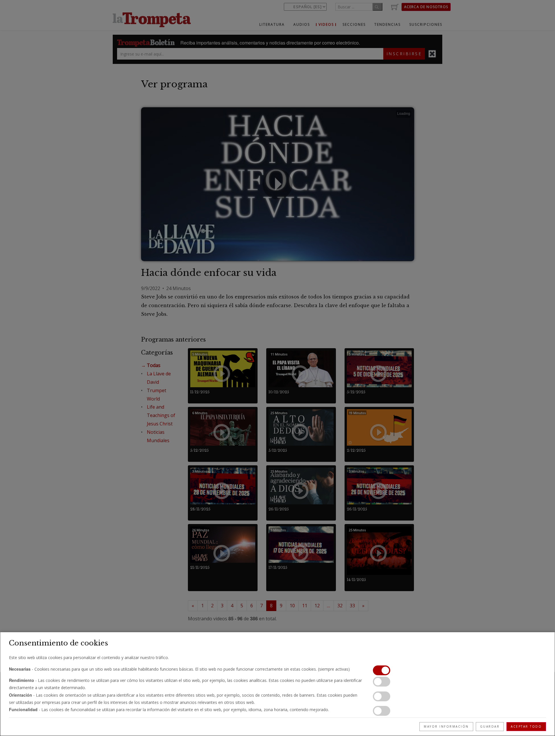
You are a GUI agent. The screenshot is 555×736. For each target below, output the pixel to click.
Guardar (490, 726)
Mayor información (446, 726)
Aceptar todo (526, 726)
